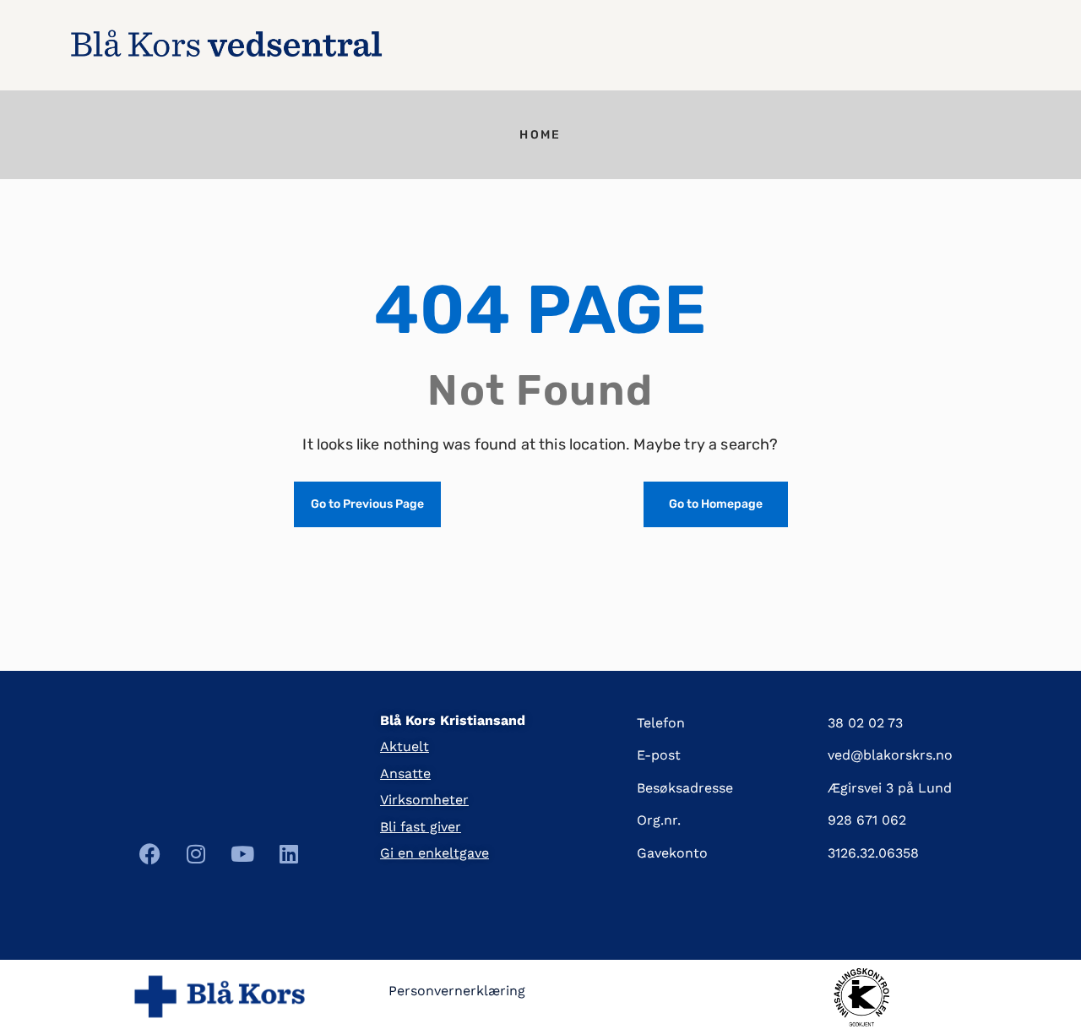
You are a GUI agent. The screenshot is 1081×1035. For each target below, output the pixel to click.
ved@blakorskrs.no (890, 755)
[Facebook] (149, 854)
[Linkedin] (289, 854)
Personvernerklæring (456, 991)
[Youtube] (242, 854)
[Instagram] (196, 854)
